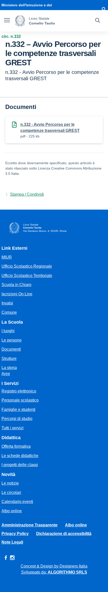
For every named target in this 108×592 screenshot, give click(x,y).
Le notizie (10, 483)
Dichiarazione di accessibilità (63, 533)
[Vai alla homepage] (20, 20)
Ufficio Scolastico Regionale (27, 266)
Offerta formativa (16, 446)
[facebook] (6, 557)
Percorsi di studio (17, 418)
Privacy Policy (15, 533)
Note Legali (12, 542)
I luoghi (8, 331)
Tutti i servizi (13, 428)
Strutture (9, 358)
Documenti (11, 349)
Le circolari (11, 492)
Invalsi (7, 303)
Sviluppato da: (54, 572)
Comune (9, 312)
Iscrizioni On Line (17, 294)
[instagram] (12, 557)
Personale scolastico (20, 400)
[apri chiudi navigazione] (7, 21)
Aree (6, 374)
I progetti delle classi (20, 465)
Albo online (12, 511)
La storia (9, 367)
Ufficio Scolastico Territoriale (27, 275)
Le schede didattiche (20, 456)
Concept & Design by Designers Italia (54, 566)
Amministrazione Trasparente (30, 525)
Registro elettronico (19, 391)
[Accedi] (103, 10)
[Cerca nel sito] (97, 21)
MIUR (7, 257)
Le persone (12, 340)
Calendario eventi (17, 501)
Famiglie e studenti (18, 409)
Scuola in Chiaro (16, 285)
